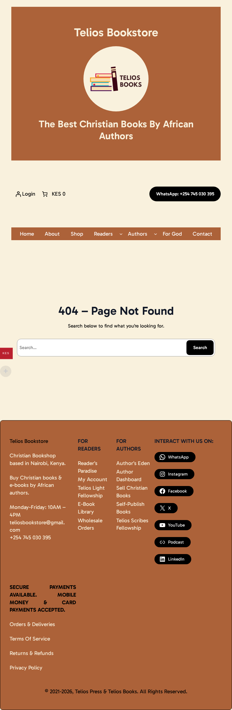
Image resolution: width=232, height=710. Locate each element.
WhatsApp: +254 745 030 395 (185, 193)
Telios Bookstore (29, 441)
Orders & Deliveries (32, 624)
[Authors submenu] (155, 233)
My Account (92, 479)
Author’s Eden (133, 463)
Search (200, 347)
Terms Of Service (30, 638)
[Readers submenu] (121, 233)
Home (27, 234)
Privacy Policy (26, 667)
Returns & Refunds (31, 653)
